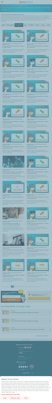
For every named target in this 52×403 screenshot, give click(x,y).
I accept (5, 398)
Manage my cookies (15, 398)
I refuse (26, 398)
